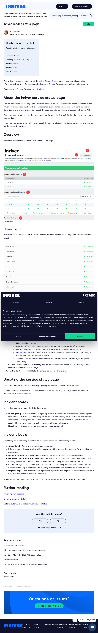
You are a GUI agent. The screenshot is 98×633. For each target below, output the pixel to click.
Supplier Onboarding (25, 352)
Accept (80, 336)
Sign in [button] (62, 6)
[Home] (16, 6)
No (58, 521)
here (42, 89)
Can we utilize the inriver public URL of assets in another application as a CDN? (26, 564)
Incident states (12, 63)
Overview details (12, 56)
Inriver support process (14, 494)
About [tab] (81, 302)
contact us (56, 527)
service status (41, 16)
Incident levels (11, 67)
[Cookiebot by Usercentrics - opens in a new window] (84, 295)
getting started (27, 13)
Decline (18, 336)
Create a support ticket (49, 606)
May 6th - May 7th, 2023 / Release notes (22, 555)
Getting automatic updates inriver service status (25, 504)
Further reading (12, 71)
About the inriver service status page (20, 48)
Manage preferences (47, 336)
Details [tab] (49, 302)
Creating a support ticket (15, 499)
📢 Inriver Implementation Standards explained (24, 550)
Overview (9, 52)
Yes (40, 521)
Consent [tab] (17, 302)
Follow (88, 24)
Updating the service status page (19, 60)
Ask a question (82, 6)
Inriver (54, 624)
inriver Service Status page (51, 81)
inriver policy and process (23, 16)
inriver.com (47, 624)
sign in (11, 586)
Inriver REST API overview (15, 545)
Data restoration (11, 559)
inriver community (11, 13)
